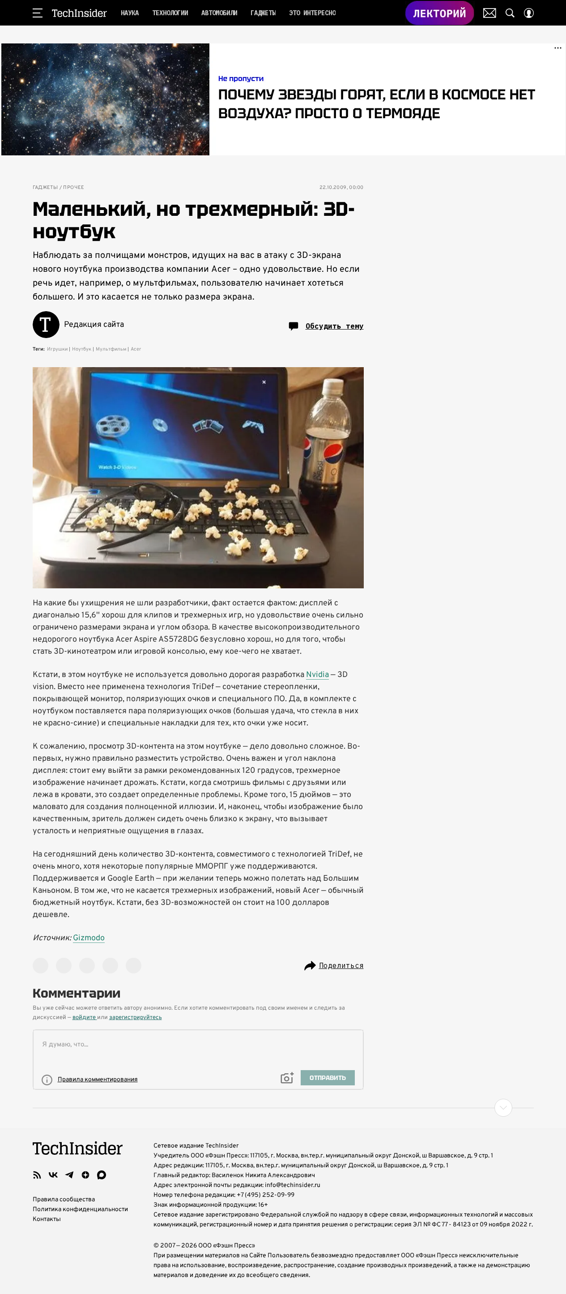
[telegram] (69, 1174)
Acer (136, 349)
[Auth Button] (529, 13)
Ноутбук (81, 349)
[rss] (37, 1174)
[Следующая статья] (283, 1108)
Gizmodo (89, 938)
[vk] (53, 1174)
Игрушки (57, 349)
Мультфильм (111, 349)
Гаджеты (45, 188)
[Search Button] (510, 13)
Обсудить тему (335, 325)
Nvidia (317, 675)
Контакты (47, 1219)
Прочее (73, 188)
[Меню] (38, 13)
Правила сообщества (64, 1200)
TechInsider (79, 13)
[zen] (85, 1174)
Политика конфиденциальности (80, 1209)
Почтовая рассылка (489, 13)
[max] (101, 1174)
